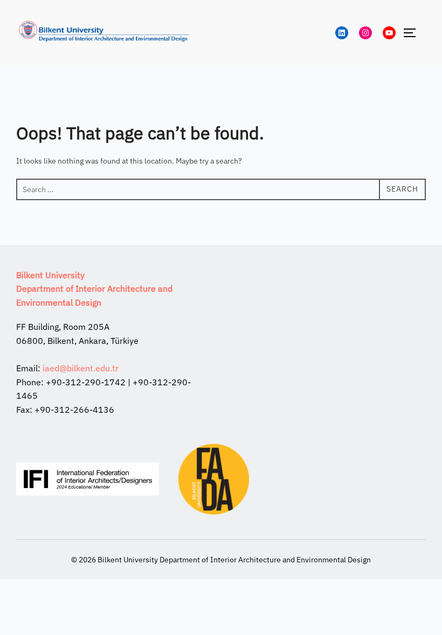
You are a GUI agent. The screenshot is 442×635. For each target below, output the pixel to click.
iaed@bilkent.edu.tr (81, 368)
